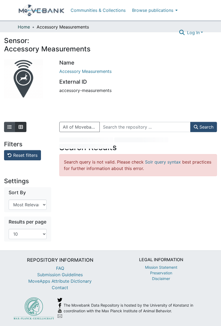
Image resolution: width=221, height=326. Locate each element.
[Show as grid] (20, 127)
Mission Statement (161, 267)
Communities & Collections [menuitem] (98, 10)
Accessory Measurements (85, 71)
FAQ (60, 268)
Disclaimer (161, 278)
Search (205, 127)
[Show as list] (9, 127)
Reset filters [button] (24, 155)
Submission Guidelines (60, 274)
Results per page (27, 222)
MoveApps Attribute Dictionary (60, 281)
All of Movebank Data (81, 127)
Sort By (17, 192)
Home (24, 27)
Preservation (161, 273)
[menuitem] (154, 10)
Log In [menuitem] (193, 32)
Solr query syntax (163, 162)
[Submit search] (182, 32)
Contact (60, 287)
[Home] (41, 10)
